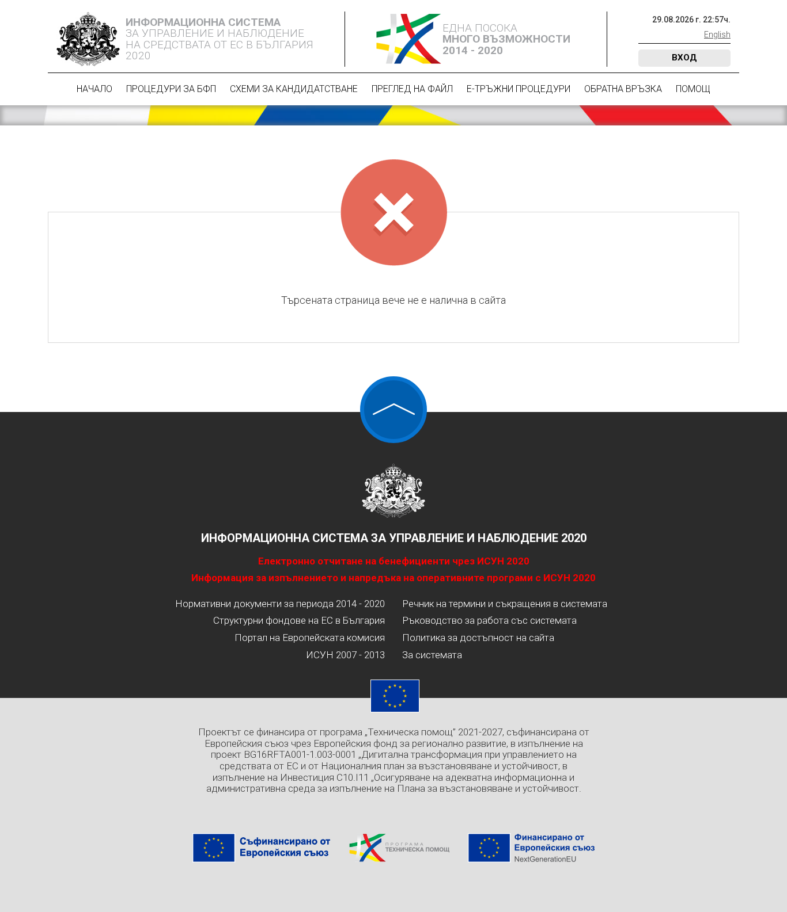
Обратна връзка (623, 88)
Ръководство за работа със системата (489, 620)
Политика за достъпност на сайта (478, 637)
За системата (432, 655)
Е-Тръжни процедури (518, 88)
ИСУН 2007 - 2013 (345, 655)
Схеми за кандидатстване (294, 88)
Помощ (693, 88)
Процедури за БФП (171, 88)
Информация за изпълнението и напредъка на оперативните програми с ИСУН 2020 (393, 577)
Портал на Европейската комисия (309, 637)
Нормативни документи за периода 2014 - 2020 (280, 603)
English (717, 34)
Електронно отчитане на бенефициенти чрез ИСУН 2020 (393, 561)
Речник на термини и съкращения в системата (504, 603)
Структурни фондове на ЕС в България (299, 620)
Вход (684, 57)
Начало (94, 88)
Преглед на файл (412, 88)
